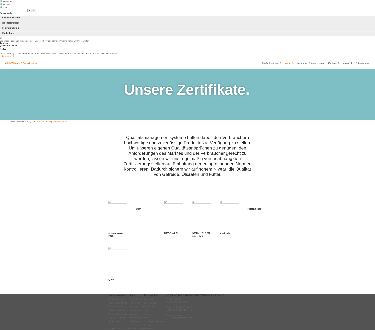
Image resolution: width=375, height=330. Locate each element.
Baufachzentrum (270, 63)
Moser (346, 63)
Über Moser (149, 306)
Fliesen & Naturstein (117, 310)
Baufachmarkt (114, 321)
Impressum (149, 299)
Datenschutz (150, 303)
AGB (146, 317)
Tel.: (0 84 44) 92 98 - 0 (36, 121)
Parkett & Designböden (119, 314)
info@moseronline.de (57, 121)
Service (147, 325)
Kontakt (147, 314)
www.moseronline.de (180, 315)
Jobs (146, 310)
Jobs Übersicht (7, 56)
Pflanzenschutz (137, 306)
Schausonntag (363, 63)
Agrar (288, 63)
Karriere (332, 63)
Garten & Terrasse (116, 317)
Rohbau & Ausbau (116, 299)
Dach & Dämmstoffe (117, 303)
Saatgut (133, 314)
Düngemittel (135, 310)
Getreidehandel (137, 299)
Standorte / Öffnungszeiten (310, 63)
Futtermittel (135, 303)
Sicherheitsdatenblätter (155, 321)
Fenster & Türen (116, 306)
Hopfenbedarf (136, 317)
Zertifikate (134, 321)
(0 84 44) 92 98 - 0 (8, 45)
